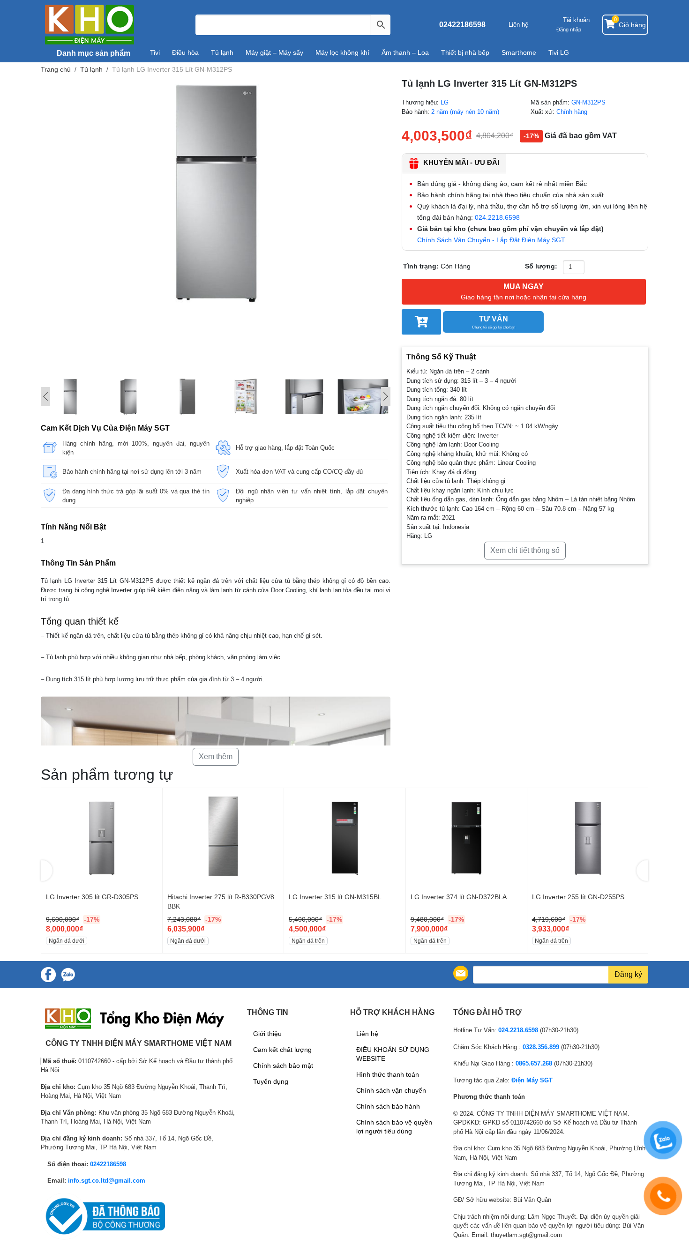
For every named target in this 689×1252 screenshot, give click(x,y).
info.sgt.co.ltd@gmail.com (106, 1180)
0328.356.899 (541, 1047)
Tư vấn (493, 322)
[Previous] (45, 396)
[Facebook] (48, 974)
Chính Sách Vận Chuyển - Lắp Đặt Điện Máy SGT (491, 240)
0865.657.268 (534, 1063)
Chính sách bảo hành (388, 1106)
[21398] (421, 322)
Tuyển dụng (270, 1081)
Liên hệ (518, 24)
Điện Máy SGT (532, 1080)
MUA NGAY (523, 292)
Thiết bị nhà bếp (465, 52)
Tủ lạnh (222, 52)
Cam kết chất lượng (282, 1049)
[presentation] (46, 870)
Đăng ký (628, 974)
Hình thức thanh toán (387, 1074)
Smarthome (519, 52)
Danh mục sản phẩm (92, 53)
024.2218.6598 (497, 217)
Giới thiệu (267, 1033)
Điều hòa (185, 52)
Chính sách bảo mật (283, 1065)
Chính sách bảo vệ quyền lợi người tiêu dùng (394, 1126)
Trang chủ (56, 69)
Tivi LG (558, 52)
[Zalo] (67, 974)
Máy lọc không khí (342, 52)
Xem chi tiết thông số (525, 550)
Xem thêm (215, 756)
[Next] (385, 396)
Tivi (155, 52)
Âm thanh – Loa (405, 52)
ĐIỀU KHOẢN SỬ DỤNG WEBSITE (392, 1054)
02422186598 (462, 25)
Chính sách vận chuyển (391, 1090)
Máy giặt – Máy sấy (274, 52)
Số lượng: (541, 266)
